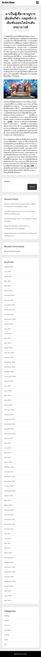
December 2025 (9, 305)
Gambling (7, 630)
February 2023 (9, 467)
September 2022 (10, 491)
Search (7, 181)
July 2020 (7, 591)
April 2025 (7, 343)
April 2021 (7, 548)
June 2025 (7, 333)
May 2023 (7, 453)
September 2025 (10, 319)
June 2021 (7, 538)
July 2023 (7, 443)
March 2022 (8, 505)
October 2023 (9, 429)
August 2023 (8, 438)
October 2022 (9, 486)
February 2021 (9, 558)
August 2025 (8, 324)
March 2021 (8, 553)
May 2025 (7, 338)
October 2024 (9, 372)
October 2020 (9, 577)
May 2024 (7, 395)
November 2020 (9, 572)
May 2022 (7, 500)
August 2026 (8, 267)
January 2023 (8, 472)
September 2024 (10, 376)
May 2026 (7, 281)
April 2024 (7, 400)
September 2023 (10, 434)
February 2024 (9, 410)
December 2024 (9, 362)
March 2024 (8, 405)
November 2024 (9, 367)
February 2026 (9, 295)
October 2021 (9, 529)
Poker (6, 640)
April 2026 (7, 286)
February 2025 (9, 353)
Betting (6, 616)
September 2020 (10, 581)
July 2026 (7, 272)
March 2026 (8, 291)
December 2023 (9, 419)
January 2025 (8, 357)
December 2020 (9, 567)
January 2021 (8, 562)
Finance (7, 625)
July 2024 (7, 386)
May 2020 (7, 600)
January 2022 (8, 515)
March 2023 (8, 462)
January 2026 (8, 300)
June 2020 (7, 596)
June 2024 (7, 391)
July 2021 (7, 534)
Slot (5, 644)
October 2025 (9, 314)
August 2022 (8, 496)
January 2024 (8, 415)
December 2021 (9, 519)
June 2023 (7, 448)
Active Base (8, 2)
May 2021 (7, 543)
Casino (6, 620)
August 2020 (8, 586)
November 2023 (9, 424)
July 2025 (7, 329)
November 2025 (9, 310)
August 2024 (8, 381)
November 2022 (9, 481)
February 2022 (9, 510)
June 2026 (7, 276)
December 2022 (9, 476)
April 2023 (7, 457)
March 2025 (8, 348)
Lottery (6, 635)
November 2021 (9, 524)
